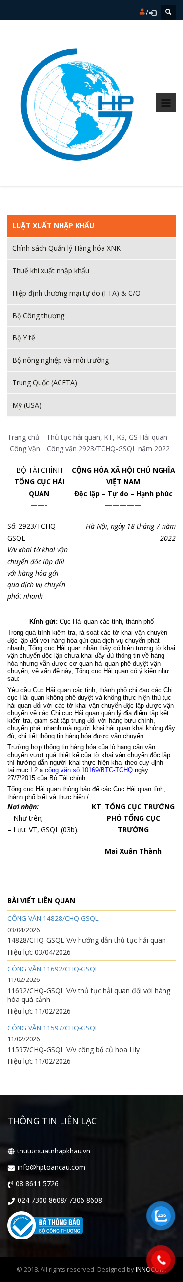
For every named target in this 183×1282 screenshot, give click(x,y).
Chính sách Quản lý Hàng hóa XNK (66, 248)
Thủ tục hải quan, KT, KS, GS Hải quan (106, 437)
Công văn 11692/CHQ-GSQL (53, 969)
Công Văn (25, 448)
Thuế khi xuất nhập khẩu (50, 270)
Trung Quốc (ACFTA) (44, 382)
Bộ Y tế (23, 337)
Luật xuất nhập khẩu (53, 225)
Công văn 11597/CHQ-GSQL (53, 1028)
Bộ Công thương (38, 315)
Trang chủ (23, 437)
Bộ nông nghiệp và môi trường (60, 360)
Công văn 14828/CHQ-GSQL (53, 918)
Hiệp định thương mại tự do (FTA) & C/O (76, 293)
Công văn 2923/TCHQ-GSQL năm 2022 (108, 448)
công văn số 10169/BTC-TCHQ (89, 770)
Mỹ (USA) (26, 405)
